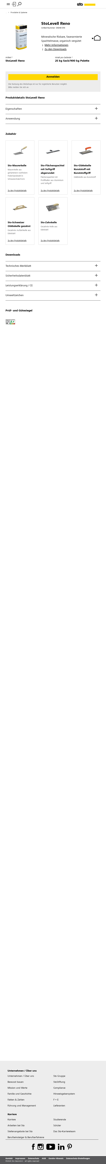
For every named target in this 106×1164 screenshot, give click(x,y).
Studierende (59, 1120)
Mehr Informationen (56, 45)
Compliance (59, 1088)
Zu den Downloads (56, 49)
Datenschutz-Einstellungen (78, 1159)
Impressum (20, 1159)
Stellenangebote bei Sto (20, 1131)
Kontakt (9, 1159)
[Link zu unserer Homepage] (88, 4)
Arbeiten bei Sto (16, 1125)
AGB (44, 1159)
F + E (56, 1100)
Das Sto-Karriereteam (64, 1131)
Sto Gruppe (59, 1076)
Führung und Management (22, 1106)
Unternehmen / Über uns (22, 1071)
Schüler (57, 1125)
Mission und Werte (17, 1088)
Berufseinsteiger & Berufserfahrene (26, 1137)
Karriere (12, 1114)
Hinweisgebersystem (64, 1094)
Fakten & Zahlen (16, 1100)
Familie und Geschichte (19, 1094)
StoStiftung (59, 1082)
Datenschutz (33, 1159)
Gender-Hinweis (56, 1159)
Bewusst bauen (16, 1082)
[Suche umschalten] (19, 4)
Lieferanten (59, 1106)
